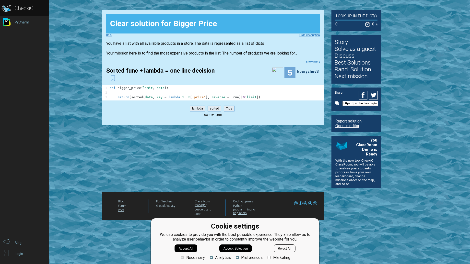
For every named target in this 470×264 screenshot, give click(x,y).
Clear (119, 23)
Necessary (195, 257)
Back (109, 35)
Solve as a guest (355, 48)
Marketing (281, 257)
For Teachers (164, 201)
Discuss (345, 55)
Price (121, 210)
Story (341, 42)
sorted (214, 108)
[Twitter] (373, 95)
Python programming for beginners (244, 209)
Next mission (351, 76)
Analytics (223, 257)
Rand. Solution (353, 69)
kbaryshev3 (308, 71)
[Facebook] (364, 95)
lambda (197, 108)
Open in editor (347, 125)
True (229, 108)
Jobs (198, 214)
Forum (122, 206)
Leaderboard (203, 209)
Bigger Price (195, 23)
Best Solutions (353, 62)
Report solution (348, 121)
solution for (163, 23)
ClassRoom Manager (202, 203)
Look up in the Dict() (356, 16)
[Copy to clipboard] (338, 103)
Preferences (252, 257)
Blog (121, 201)
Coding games (243, 201)
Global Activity (165, 206)
